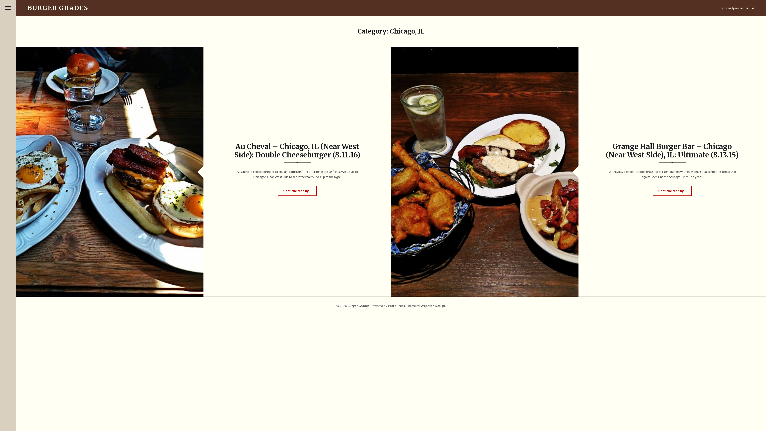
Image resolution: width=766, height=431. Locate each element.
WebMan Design (433, 305)
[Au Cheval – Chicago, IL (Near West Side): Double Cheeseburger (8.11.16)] (109, 49)
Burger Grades (358, 305)
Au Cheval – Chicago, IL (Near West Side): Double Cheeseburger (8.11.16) (297, 151)
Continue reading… (300, 192)
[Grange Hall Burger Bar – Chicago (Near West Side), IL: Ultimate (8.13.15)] (484, 49)
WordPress (396, 305)
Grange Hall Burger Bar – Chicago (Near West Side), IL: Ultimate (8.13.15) (672, 151)
